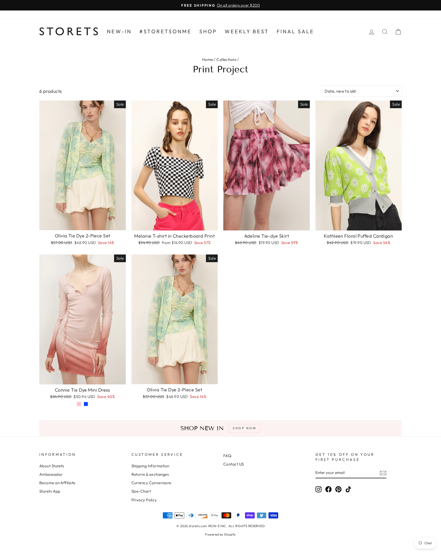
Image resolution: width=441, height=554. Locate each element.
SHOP (208, 31)
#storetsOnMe (165, 31)
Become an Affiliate (57, 482)
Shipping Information (150, 465)
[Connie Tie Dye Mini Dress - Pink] (79, 404)
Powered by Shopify (220, 534)
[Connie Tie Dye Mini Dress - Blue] (85, 404)
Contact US (233, 464)
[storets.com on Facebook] (328, 489)
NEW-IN (119, 31)
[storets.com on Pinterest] (338, 489)
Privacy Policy (144, 499)
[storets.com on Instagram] (318, 489)
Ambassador (51, 474)
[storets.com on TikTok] (348, 489)
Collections (226, 59)
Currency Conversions (151, 482)
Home (207, 59)
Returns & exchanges (150, 474)
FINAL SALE (295, 31)
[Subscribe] (383, 472)
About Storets (51, 465)
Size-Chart (141, 491)
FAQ (227, 455)
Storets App (49, 491)
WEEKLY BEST (247, 31)
